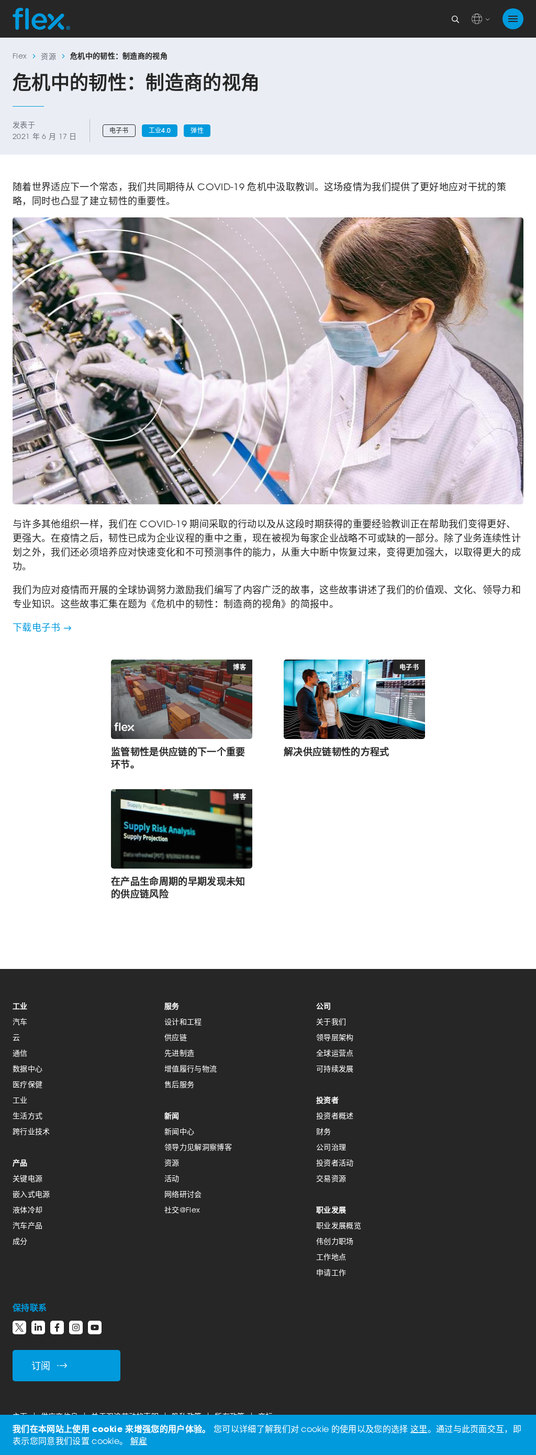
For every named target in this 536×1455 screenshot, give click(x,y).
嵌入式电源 (31, 1194)
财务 (323, 1131)
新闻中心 (179, 1131)
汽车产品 (27, 1225)
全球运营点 (335, 1052)
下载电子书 (37, 627)
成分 (20, 1241)
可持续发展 (335, 1068)
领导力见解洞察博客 (198, 1146)
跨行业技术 (31, 1131)
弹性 (197, 130)
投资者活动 (335, 1162)
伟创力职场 (335, 1241)
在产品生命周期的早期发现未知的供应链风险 (178, 887)
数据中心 (27, 1068)
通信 (20, 1052)
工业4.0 (160, 130)
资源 (48, 56)
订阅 (41, 1366)
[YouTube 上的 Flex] (95, 1327)
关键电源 (27, 1178)
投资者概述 (335, 1115)
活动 (172, 1178)
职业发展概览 (338, 1225)
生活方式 (27, 1115)
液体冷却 (27, 1209)
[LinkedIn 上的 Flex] (38, 1327)
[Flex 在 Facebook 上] (57, 1327)
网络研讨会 (183, 1194)
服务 (172, 1006)
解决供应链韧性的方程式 (336, 751)
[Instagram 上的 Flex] (76, 1327)
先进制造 (179, 1052)
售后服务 (179, 1084)
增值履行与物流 (190, 1068)
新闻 (172, 1116)
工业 (20, 1006)
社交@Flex (182, 1209)
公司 (323, 1006)
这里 (419, 1429)
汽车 (20, 1021)
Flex (20, 55)
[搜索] (455, 19)
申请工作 (331, 1272)
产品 (20, 1163)
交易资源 (331, 1178)
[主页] (41, 19)
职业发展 (331, 1210)
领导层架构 (335, 1037)
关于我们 (331, 1021)
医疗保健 (27, 1084)
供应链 (175, 1037)
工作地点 (331, 1256)
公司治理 (331, 1146)
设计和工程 (183, 1021)
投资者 (327, 1100)
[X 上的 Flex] (19, 1327)
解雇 (139, 1441)
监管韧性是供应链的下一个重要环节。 (178, 757)
